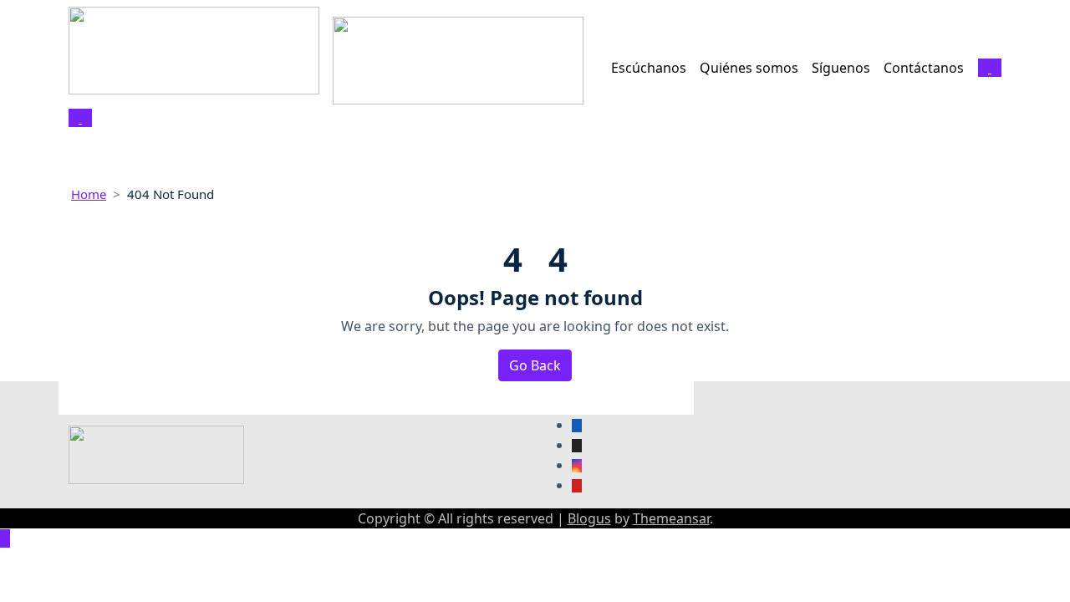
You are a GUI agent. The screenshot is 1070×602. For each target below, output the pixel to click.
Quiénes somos (749, 68)
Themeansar (671, 518)
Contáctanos (924, 68)
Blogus (589, 518)
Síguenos (841, 68)
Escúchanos (648, 68)
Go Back (535, 365)
